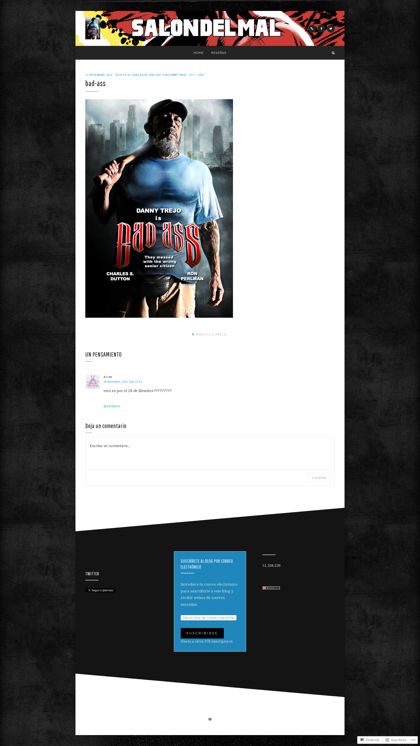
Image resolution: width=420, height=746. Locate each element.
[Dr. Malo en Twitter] (331, 29)
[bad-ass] (159, 208)
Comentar (319, 477)
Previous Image (211, 334)
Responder (111, 406)
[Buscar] (333, 53)
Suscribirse (202, 633)
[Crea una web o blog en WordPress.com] (210, 719)
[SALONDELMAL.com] (86, 53)
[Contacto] (312, 29)
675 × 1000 (197, 74)
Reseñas (218, 52)
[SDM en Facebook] (321, 29)
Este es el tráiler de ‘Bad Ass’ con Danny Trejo (151, 74)
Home (199, 52)
